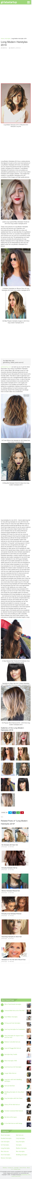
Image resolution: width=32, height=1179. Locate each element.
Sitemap (5, 1167)
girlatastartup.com (6, 367)
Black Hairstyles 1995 (10, 1061)
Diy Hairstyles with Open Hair (10, 845)
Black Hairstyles (5, 1135)
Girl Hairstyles (5, 1145)
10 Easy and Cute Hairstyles (12, 1023)
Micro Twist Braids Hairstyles (12, 1004)
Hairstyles (4, 48)
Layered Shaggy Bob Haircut (12, 1048)
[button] (28, 2)
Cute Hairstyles (5, 1141)
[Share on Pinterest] (22, 812)
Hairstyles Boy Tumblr (10, 1054)
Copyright (16, 1167)
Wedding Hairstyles (21, 1155)
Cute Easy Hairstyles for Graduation (14, 1029)
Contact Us (10, 1167)
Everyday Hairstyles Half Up (9, 868)
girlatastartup (9, 2)
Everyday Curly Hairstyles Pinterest (11, 914)
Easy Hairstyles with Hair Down (13, 1098)
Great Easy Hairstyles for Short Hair (12, 936)
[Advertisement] (16, 22)
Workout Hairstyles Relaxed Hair (11, 891)
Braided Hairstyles (6, 1138)
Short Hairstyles (5, 1155)
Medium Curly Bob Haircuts (12, 1042)
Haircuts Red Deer (9, 1086)
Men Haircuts (5, 1151)
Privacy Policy (17, 1169)
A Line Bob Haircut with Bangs (13, 1123)
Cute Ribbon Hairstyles (11, 1017)
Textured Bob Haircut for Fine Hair (14, 1010)
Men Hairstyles (20, 1151)
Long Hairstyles (5, 1148)
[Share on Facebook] (14, 812)
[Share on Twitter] (10, 812)
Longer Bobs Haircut (10, 1073)
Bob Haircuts (19, 1135)
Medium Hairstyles (21, 1148)
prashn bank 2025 (16, 1176)
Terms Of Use (22, 1167)
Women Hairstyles (6, 1158)
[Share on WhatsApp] (18, 812)
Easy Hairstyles (20, 1141)
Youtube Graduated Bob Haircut (13, 1111)
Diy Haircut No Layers (10, 1117)
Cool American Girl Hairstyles (12, 1067)
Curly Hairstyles (20, 1138)
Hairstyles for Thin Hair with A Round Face (14, 959)
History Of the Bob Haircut (12, 1104)
